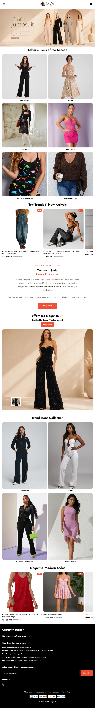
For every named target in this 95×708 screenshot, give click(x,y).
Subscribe (86, 673)
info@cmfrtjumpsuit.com (16, 654)
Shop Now (47, 306)
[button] (4, 3)
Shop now (47, 325)
